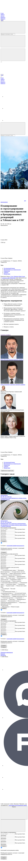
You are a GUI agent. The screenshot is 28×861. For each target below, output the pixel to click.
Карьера (3, 654)
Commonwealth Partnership (8, 278)
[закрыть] (13, 825)
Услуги (2, 16)
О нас (2, 13)
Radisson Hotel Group (19, 276)
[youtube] (15, 120)
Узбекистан (7, 271)
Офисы (2, 14)
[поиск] (13, 55)
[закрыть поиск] (13, 41)
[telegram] (15, 108)
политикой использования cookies (18, 805)
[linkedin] (15, 96)
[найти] (13, 27)
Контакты (3, 655)
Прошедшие (7, 274)
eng (2, 20)
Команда (3, 17)
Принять (14, 806)
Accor (11, 276)
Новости (3, 18)
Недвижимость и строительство (12, 269)
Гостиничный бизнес (9, 268)
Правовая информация (7, 652)
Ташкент (6, 272)
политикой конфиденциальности (15, 545)
